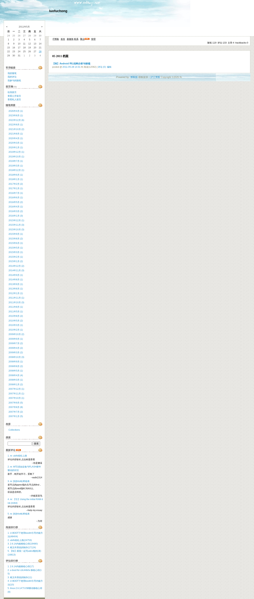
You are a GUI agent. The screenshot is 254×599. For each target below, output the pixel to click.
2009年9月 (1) (16, 339)
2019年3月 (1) (16, 165)
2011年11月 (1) (16, 298)
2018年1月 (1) (16, 179)
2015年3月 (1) (16, 252)
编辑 (109, 67)
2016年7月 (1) (16, 193)
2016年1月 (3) (16, 215)
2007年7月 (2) (16, 412)
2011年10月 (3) (16, 302)
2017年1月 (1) (16, 188)
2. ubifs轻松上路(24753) (20, 540)
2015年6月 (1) (16, 243)
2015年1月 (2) (16, 261)
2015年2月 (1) (16, 257)
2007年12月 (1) (16, 389)
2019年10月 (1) (16, 156)
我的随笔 (12, 73)
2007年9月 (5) (16, 402)
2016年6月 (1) (16, 197)
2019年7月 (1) (16, 161)
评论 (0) (102, 67)
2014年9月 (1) (16, 275)
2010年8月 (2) (16, 316)
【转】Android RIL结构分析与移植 (71, 63)
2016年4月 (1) (16, 206)
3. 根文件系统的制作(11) (20, 577)
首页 (63, 39)
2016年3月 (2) (16, 211)
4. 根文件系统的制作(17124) (22, 547)
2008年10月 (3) (16, 357)
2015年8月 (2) (16, 238)
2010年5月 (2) (16, 320)
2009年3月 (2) (16, 352)
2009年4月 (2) (16, 348)
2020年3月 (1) (16, 143)
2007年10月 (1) (16, 398)
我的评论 (12, 77)
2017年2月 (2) (16, 184)
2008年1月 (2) (16, 384)
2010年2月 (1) (16, 330)
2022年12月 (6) (16, 120)
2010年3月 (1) (16, 325)
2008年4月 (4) (16, 375)
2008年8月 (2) (16, 366)
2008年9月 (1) (16, 361)
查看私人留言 (14, 99)
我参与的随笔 (14, 80)
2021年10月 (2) (16, 129)
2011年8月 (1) (16, 307)
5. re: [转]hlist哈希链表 (19, 513)
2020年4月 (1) (16, 138)
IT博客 (56, 39)
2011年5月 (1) (16, 311)
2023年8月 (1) (16, 115)
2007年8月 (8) (16, 407)
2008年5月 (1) (16, 370)
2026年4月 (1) (16, 111)
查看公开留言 (14, 96)
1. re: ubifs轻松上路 (17, 455)
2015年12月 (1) (16, 220)
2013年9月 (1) (16, 284)
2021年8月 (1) (16, 133)
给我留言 (12, 92)
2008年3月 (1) (16, 380)
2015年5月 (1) (16, 247)
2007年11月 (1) (16, 393)
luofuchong (58, 11)
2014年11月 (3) (16, 270)
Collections (14, 430)
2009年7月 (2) (16, 343)
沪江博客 (155, 77)
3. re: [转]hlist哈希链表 (19, 481)
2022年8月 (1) (16, 124)
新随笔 (70, 39)
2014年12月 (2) (16, 266)
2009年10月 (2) (16, 334)
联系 (76, 39)
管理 (93, 39)
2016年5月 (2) (16, 202)
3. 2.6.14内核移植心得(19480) (23, 543)
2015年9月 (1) (16, 234)
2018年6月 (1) (16, 175)
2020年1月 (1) (16, 147)
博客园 (134, 77)
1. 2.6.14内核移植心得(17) (21, 566)
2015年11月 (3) (16, 225)
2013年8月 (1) (16, 288)
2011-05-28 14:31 (71, 67)
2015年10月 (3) (16, 229)
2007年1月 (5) (16, 416)
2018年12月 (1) (16, 170)
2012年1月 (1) (16, 293)
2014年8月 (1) (16, 279)
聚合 (82, 39)
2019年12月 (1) (16, 152)
